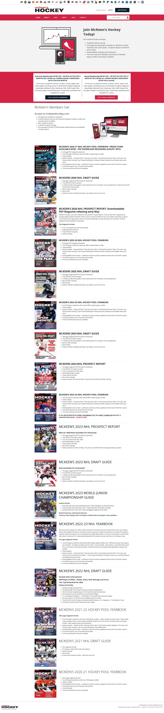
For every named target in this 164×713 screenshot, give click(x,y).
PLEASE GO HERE (81, 417)
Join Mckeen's (122, 10)
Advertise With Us (136, 707)
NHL (55, 17)
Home (38, 17)
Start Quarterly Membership (57, 97)
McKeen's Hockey (49, 9)
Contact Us (144, 707)
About (46, 17)
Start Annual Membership (106, 97)
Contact (83, 17)
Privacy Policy (151, 707)
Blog (73, 17)
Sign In (110, 10)
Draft (64, 17)
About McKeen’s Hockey (124, 707)
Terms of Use (159, 707)
